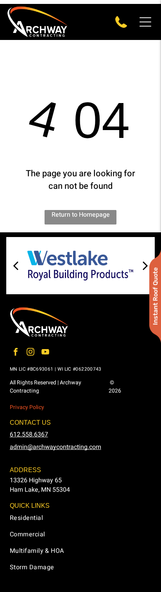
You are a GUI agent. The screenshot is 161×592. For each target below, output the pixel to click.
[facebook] (15, 353)
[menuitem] (81, 521)
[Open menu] (145, 22)
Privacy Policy (27, 407)
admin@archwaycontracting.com (55, 447)
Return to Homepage (81, 214)
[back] (15, 265)
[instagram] (30, 353)
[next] (145, 265)
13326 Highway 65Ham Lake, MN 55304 (40, 485)
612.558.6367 (29, 434)
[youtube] (45, 353)
